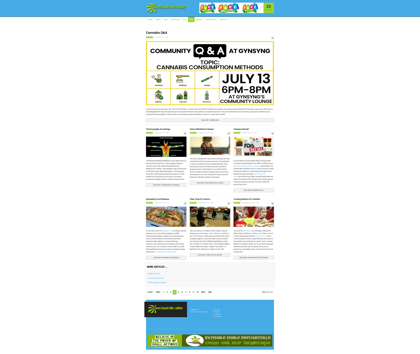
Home (150, 19)
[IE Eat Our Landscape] (210, 341)
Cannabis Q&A (156, 33)
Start (150, 292)
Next (203, 292)
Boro (166, 19)
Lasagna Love (168, 231)
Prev (158, 292)
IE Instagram (217, 316)
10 (197, 292)
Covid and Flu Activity (156, 278)
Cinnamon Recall (241, 129)
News (158, 19)
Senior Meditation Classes (202, 129)
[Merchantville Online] (166, 8)
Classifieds (211, 19)
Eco (184, 19)
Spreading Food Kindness (157, 199)
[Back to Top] (2, 352)
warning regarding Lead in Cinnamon (247, 166)
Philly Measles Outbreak (157, 282)
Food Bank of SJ (260, 236)
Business (175, 19)
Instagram (217, 312)
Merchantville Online (161, 347)
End (210, 292)
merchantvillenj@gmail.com (198, 312)
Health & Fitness (154, 274)
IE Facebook (217, 314)
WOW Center (247, 231)
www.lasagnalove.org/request (165, 252)
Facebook (217, 309)
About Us (224, 19)
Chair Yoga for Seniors (200, 199)
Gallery (199, 19)
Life (191, 19)
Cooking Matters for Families (247, 199)
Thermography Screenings (158, 129)
